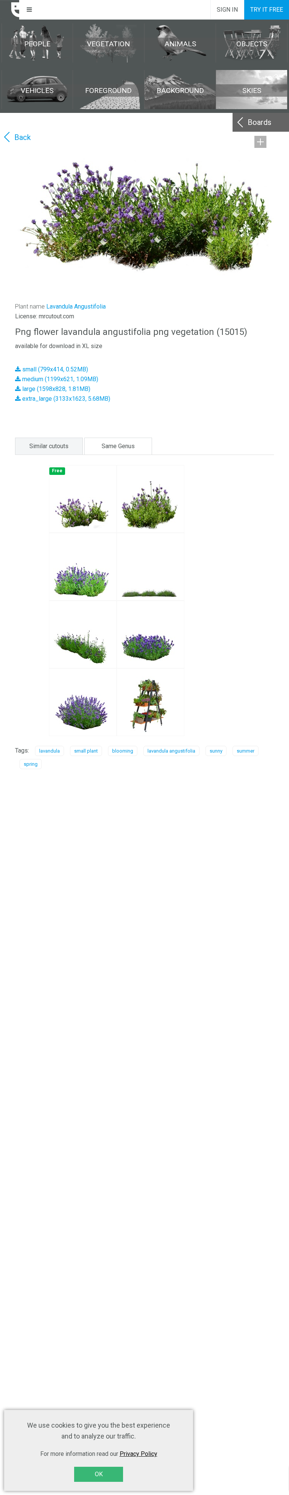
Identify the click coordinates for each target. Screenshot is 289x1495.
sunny (216, 751)
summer (245, 751)
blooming (122, 751)
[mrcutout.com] (10, 10)
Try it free (266, 9)
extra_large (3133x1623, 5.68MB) (65, 398)
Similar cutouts (48, 446)
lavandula (49, 751)
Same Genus (118, 446)
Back (22, 137)
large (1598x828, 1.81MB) (55, 388)
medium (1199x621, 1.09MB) (59, 379)
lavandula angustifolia (171, 751)
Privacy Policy (138, 1453)
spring (31, 764)
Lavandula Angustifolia (76, 306)
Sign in (227, 9)
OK (99, 1474)
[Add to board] (260, 142)
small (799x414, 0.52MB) (54, 369)
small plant (86, 751)
